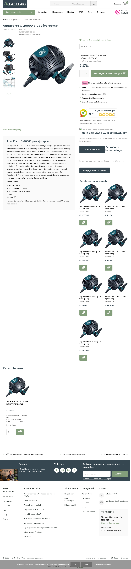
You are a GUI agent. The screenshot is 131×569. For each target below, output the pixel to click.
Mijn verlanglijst (70, 505)
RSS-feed (114, 558)
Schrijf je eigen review (93, 170)
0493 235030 (111, 494)
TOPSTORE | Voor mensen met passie (27, 558)
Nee (86, 564)
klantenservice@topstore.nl (117, 501)
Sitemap (124, 558)
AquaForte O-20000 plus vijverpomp (17, 402)
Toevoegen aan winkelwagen (83, 222)
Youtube (74, 470)
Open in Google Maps (110, 523)
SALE (81, 12)
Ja (75, 564)
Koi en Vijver (43, 12)
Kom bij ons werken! (32, 514)
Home (5, 19)
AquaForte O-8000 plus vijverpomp (115, 252)
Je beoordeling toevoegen (30, 34)
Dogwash (101, 12)
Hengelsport (57, 12)
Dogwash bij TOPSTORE (34, 509)
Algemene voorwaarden (96, 558)
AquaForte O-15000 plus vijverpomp (90, 343)
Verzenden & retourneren (34, 523)
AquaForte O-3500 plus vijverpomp (89, 207)
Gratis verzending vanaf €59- (116, 454)
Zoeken (94, 3)
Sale (84, 507)
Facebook (56, 470)
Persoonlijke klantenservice (74, 454)
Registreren (69, 494)
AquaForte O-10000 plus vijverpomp (90, 298)
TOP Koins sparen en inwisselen (37, 518)
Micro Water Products (33, 532)
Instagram (62, 470)
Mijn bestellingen (69, 499)
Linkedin (68, 470)
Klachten (27, 536)
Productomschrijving (12, 129)
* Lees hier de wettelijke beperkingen (97, 479)
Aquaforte (12, 29)
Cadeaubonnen (88, 512)
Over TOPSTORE (31, 500)
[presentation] (71, 66)
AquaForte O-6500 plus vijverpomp (89, 252)
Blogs (90, 12)
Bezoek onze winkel (32, 505)
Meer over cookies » (103, 564)
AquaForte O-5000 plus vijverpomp (115, 207)
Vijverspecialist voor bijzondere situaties (41, 527)
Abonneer (119, 474)
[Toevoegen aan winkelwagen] (20, 432)
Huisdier (70, 12)
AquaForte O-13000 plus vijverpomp (115, 298)
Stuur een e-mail (92, 149)
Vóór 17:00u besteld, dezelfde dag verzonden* (25, 454)
